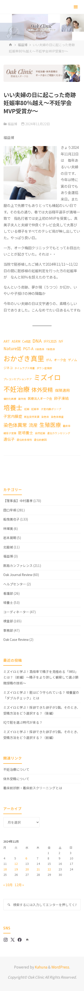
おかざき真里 (24, 358)
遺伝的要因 (40, 439)
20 (27, 869)
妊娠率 (35, 409)
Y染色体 (50, 349)
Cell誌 (26, 341)
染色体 (45, 416)
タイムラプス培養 (24, 368)
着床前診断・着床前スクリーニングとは (32, 787)
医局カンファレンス (18, 565)
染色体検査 (57, 416)
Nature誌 (12, 348)
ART (7, 341)
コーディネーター (16, 611)
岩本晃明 (9, 537)
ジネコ (8, 367)
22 (49, 869)
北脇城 (8, 547)
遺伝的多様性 (24, 439)
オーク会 (60, 359)
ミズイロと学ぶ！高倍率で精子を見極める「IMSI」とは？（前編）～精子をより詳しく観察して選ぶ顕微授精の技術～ (40, 677)
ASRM (16, 341)
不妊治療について (16, 769)
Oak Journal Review (17, 574)
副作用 (22, 398)
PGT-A (28, 348)
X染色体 (39, 349)
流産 (33, 425)
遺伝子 (9, 439)
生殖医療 (50, 425)
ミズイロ (47, 377)
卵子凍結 (61, 398)
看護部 (8, 593)
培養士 (13, 407)
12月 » (19, 884)
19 (16, 869)
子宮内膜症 (13, 416)
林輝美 (8, 528)
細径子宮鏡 (10, 433)
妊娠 (26, 409)
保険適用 (62, 390)
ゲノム (72, 359)
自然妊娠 (40, 433)
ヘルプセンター (14, 584)
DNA (37, 341)
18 (5, 869)
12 (16, 864)
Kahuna (40, 966)
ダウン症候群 (44, 368)
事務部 (8, 630)
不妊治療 (17, 389)
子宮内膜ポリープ (51, 409)
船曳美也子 (11, 519)
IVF (61, 341)
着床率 (66, 426)
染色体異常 (15, 424)
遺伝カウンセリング (58, 433)
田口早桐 (9, 510)
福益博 (23, 44)
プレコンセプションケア (18, 379)
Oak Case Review (16, 639)
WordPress (60, 966)
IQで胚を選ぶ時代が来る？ (22, 722)
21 (38, 869)
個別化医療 (10, 398)
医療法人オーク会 (40, 398)
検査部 (8, 621)
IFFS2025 (50, 341)
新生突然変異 (31, 416)
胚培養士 (25, 432)
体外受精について (16, 778)
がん (49, 359)
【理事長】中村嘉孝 (18, 500)
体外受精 (42, 389)
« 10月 (8, 884)
